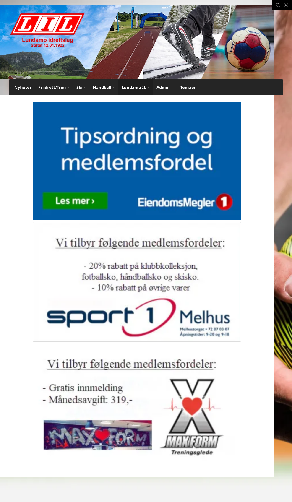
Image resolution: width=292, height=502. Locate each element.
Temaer (188, 87)
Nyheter (22, 87)
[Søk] (278, 5)
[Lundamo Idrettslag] (137, 42)
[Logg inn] (286, 5)
